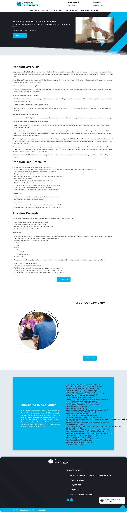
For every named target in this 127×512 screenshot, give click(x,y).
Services (45, 10)
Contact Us (94, 10)
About (37, 10)
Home (31, 10)
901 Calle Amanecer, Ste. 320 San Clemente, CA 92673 (90, 475)
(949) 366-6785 (74, 2)
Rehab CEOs (23, 510)
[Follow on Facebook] (68, 499)
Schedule (97, 2)
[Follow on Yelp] (71, 499)
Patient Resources (71, 10)
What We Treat (56, 10)
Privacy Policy (42, 510)
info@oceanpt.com (77, 480)
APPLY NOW (19, 35)
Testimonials (85, 10)
